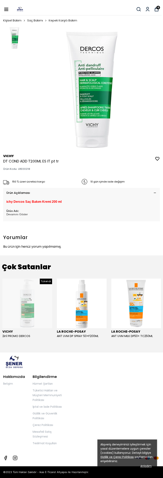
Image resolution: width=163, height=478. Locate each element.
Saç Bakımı (35, 20)
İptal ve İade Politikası (47, 407)
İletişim (8, 384)
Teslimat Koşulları (45, 443)
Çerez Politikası (43, 425)
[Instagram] (15, 458)
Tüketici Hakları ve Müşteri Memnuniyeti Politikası (47, 395)
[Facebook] (5, 458)
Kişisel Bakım (12, 20)
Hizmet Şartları (43, 384)
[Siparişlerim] (147, 9)
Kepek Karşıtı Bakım (63, 20)
